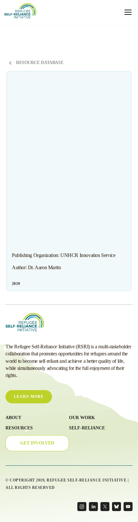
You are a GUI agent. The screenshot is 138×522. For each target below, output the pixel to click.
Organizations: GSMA (71, 108)
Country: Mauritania (28, 145)
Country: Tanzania (58, 183)
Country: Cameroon (58, 155)
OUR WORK (82, 417)
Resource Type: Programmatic (35, 117)
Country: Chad (78, 136)
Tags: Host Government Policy (82, 89)
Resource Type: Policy (30, 99)
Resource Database (39, 62)
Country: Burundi (89, 127)
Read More (24, 284)
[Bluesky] (116, 506)
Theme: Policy (62, 99)
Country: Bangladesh (29, 127)
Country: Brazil (60, 127)
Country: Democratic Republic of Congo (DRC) (48, 164)
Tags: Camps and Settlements (34, 89)
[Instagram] (81, 506)
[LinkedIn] (93, 506)
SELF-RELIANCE (87, 428)
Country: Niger (59, 145)
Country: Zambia (26, 155)
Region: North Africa (59, 192)
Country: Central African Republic (38, 136)
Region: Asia (23, 211)
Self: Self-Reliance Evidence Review (94, 211)
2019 (16, 284)
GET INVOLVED (37, 443)
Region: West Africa (94, 192)
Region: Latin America (97, 201)
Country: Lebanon (84, 173)
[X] (104, 506)
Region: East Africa (27, 201)
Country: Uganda (26, 192)
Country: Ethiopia (100, 164)
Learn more (29, 396)
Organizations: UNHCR (31, 108)
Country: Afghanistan (77, 117)
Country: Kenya (54, 173)
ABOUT (13, 417)
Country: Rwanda (26, 183)
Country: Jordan (25, 173)
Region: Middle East (61, 201)
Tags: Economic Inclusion (81, 80)
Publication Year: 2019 (93, 99)
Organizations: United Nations (35, 80)
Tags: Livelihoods (50, 211)
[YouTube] (128, 506)
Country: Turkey (88, 183)
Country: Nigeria (87, 145)
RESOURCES (19, 428)
